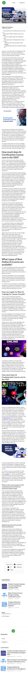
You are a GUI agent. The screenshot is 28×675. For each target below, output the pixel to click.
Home (13, 2)
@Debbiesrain (7, 417)
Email (11, 569)
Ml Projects (7, 9)
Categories (22, 2)
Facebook (19, 564)
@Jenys (7, 474)
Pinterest (19, 567)
